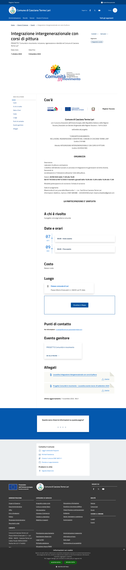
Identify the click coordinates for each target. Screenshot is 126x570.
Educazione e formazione (71, 503)
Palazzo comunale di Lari (60, 286)
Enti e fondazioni (14, 513)
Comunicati (94, 507)
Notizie (93, 503)
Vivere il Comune (22, 25)
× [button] (124, 549)
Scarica (107, 379)
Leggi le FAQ (40, 540)
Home (13, 25)
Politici (11, 517)
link (81, 558)
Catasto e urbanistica (42, 517)
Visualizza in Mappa (79, 305)
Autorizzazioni (67, 520)
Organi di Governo (14, 503)
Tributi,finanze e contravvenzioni (73, 510)
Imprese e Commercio (43, 513)
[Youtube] (98, 10)
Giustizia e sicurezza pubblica (72, 506)
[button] (63, 567)
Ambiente (66, 513)
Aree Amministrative (15, 507)
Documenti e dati (14, 523)
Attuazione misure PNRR (44, 546)
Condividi (94, 34)
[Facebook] (89, 10)
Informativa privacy (69, 536)
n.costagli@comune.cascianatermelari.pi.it (69, 329)
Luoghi (93, 519)
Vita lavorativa (40, 510)
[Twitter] (94, 10)
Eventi (33, 25)
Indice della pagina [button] (18, 97)
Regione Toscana (14, 2)
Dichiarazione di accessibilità (72, 543)
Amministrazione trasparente (72, 533)
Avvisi (92, 510)
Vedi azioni (103, 34)
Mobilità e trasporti (42, 520)
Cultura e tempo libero (43, 507)
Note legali (66, 540)
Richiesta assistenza (42, 543)
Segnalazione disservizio (43, 536)
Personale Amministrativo (17, 520)
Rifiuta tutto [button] (70, 562)
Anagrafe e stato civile (43, 503)
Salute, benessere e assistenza (73, 516)
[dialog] (63, 558)
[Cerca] (115, 10)
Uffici (10, 510)
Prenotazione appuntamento (45, 533)
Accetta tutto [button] (56, 562)
